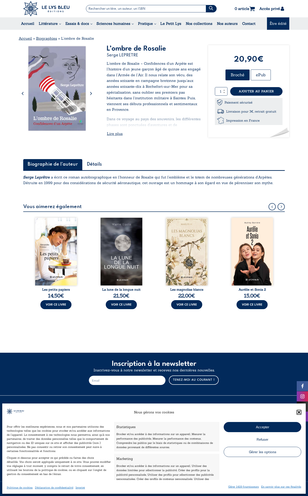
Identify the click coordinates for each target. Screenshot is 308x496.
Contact (248, 23)
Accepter (262, 427)
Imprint (80, 487)
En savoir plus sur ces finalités (281, 486)
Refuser (262, 439)
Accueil (27, 23)
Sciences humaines (113, 23)
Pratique (145, 23)
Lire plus (115, 133)
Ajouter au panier (256, 91)
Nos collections (199, 23)
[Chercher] (211, 8)
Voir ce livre (56, 304)
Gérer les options (262, 452)
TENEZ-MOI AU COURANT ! (194, 379)
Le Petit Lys (170, 23)
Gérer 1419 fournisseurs (243, 486)
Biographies (46, 38)
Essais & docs (77, 23)
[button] (299, 412)
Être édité (278, 23)
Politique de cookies (20, 487)
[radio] (237, 75)
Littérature (48, 23)
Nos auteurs (227, 23)
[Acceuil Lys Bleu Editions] (46, 8)
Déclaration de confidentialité (54, 487)
